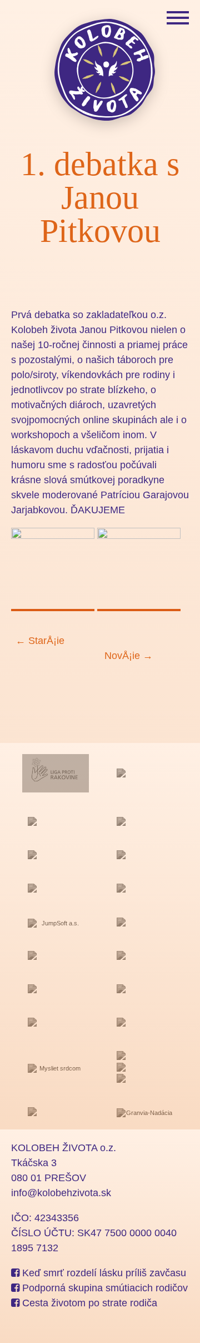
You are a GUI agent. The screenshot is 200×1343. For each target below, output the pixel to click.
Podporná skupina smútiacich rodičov (103, 1288)
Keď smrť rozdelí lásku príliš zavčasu (102, 1272)
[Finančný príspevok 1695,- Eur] (55, 957)
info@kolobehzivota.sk (61, 1192)
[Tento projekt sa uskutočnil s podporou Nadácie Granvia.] (144, 1112)
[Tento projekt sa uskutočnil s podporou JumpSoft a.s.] (55, 923)
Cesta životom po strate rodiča (88, 1303)
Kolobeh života (105, 69)
